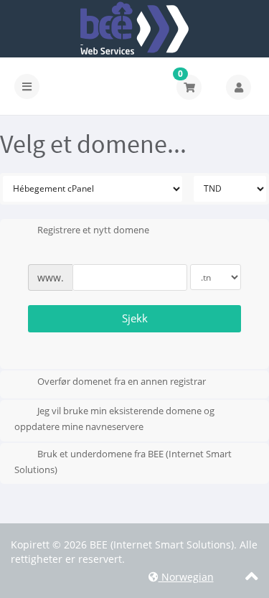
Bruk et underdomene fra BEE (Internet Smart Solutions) (123, 461)
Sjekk (135, 318)
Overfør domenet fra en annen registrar (121, 381)
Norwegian (186, 577)
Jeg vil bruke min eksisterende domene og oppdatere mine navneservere (114, 419)
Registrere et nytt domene (93, 230)
